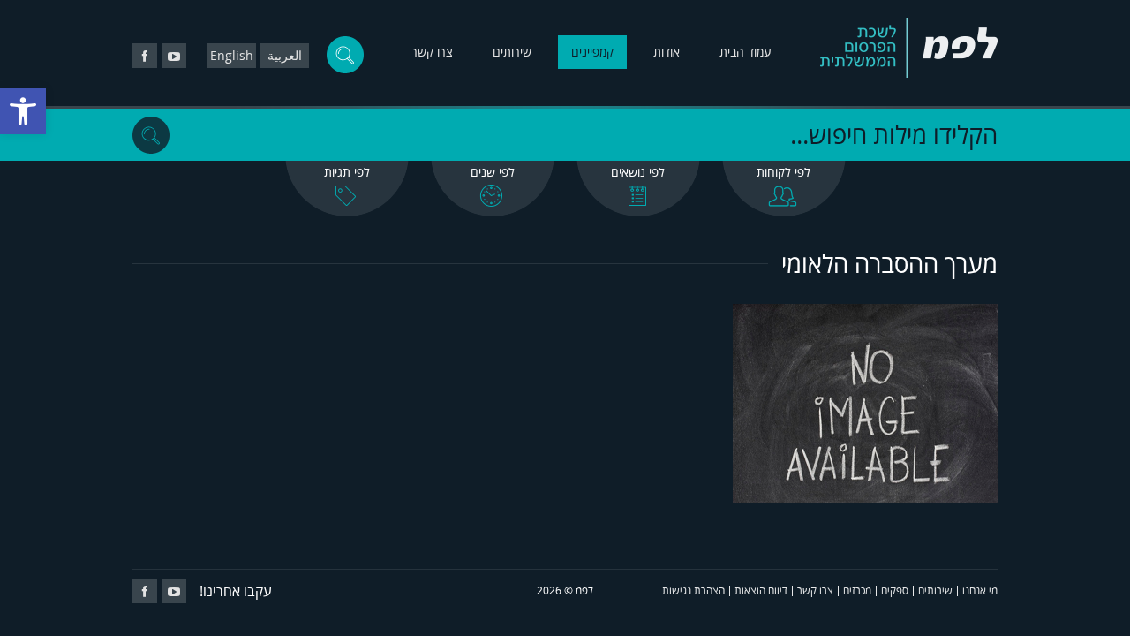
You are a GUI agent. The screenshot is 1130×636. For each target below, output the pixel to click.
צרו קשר (432, 51)
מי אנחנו (980, 590)
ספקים (894, 590)
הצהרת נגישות (693, 590)
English (231, 55)
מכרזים (857, 590)
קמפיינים (592, 51)
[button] (23, 111)
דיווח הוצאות (760, 590)
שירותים (512, 51)
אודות (666, 51)
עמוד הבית (745, 51)
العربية (284, 55)
